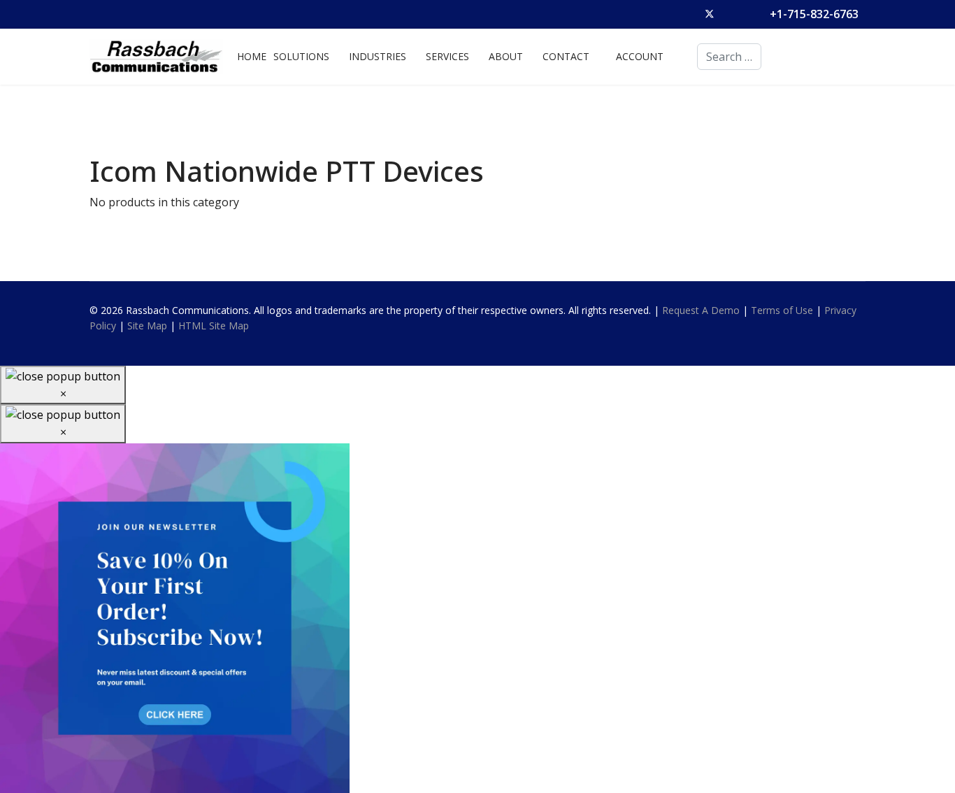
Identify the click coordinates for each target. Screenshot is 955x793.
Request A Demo (701, 310)
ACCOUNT (639, 56)
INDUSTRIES (377, 56)
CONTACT (566, 56)
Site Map (147, 325)
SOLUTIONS (301, 56)
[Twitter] (710, 14)
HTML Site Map (213, 325)
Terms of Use (782, 310)
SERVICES (447, 56)
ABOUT (506, 56)
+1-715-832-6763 (814, 14)
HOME (251, 56)
